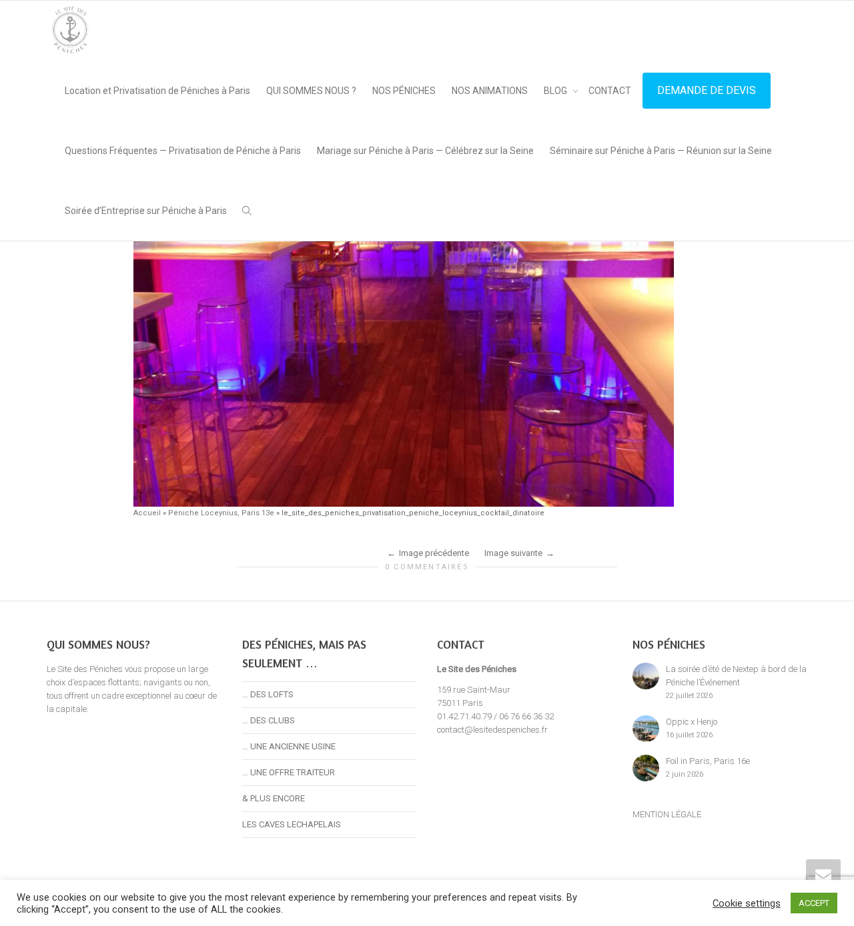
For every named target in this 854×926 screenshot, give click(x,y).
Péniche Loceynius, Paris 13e (221, 513)
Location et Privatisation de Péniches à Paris (157, 90)
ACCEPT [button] (814, 903)
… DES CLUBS (268, 720)
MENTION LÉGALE (666, 814)
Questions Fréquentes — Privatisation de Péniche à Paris (183, 150)
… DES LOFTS (268, 694)
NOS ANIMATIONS (490, 90)
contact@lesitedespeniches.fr (492, 730)
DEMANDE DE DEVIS (706, 90)
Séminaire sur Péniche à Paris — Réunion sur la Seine (661, 150)
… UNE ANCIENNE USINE (289, 746)
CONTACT (609, 90)
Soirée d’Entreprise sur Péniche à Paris (146, 210)
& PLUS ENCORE (273, 798)
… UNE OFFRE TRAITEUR (288, 772)
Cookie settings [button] (747, 903)
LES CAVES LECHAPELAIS (291, 824)
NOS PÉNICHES (404, 90)
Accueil (147, 513)
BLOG (556, 90)
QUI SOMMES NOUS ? (311, 90)
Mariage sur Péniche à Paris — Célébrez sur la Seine (425, 150)
